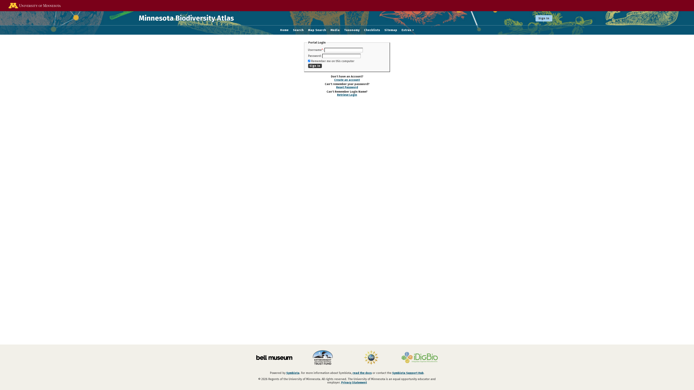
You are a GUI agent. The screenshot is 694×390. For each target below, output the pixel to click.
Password (314, 56)
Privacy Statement (354, 382)
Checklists (372, 30)
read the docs (362, 373)
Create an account (347, 80)
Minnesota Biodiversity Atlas (186, 18)
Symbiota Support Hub (408, 373)
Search (298, 30)
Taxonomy (352, 30)
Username (315, 50)
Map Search (317, 30)
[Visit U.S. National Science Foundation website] (371, 357)
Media (335, 30)
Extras (406, 30)
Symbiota (292, 373)
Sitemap (390, 30)
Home (284, 30)
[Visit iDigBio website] (420, 358)
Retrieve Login (347, 95)
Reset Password (347, 87)
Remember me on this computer (332, 61)
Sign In (543, 18)
